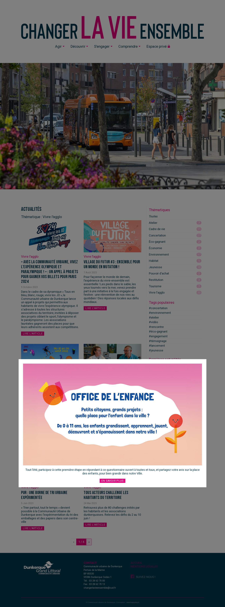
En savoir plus (112, 480)
